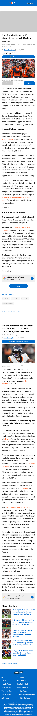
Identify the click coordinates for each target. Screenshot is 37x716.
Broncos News (25, 298)
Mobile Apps (6, 684)
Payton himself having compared (18, 507)
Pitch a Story (6, 687)
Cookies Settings (23, 698)
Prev (7, 83)
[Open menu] (3, 3)
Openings (20, 677)
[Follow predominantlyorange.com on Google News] (32, 278)
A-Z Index (5, 698)
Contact (4, 680)
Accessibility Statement (26, 694)
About (4, 677)
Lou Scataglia (8, 338)
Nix (9, 571)
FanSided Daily (23, 684)
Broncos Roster (15, 298)
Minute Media (11, 703)
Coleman (24, 488)
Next (29, 83)
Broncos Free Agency (7, 303)
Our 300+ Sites (22, 680)
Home (4, 311)
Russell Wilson (7, 139)
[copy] (13, 53)
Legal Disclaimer (8, 694)
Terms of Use (7, 691)
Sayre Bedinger (9, 50)
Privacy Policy (22, 687)
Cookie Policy (22, 691)
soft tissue (7, 439)
